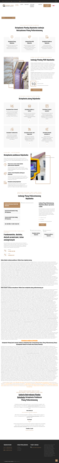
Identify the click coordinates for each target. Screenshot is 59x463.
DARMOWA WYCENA (36, 89)
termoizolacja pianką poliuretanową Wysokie (16, 384)
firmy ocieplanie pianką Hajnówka (50, 385)
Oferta (21, 4)
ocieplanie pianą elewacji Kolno (36, 383)
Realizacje (27, 4)
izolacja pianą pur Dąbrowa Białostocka (26, 385)
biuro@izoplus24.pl (24, 1)
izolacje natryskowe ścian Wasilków (19, 383)
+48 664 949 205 (11, 251)
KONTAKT (12, 119)
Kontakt (40, 4)
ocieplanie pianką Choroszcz (8, 385)
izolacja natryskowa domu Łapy (29, 382)
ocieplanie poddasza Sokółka (7, 382)
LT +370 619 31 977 (15, 1)
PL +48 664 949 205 (7, 1)
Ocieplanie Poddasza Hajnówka (32, 5)
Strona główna (17, 5)
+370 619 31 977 (11, 255)
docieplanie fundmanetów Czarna (42, 384)
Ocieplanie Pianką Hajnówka (9, 461)
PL (52, 5)
